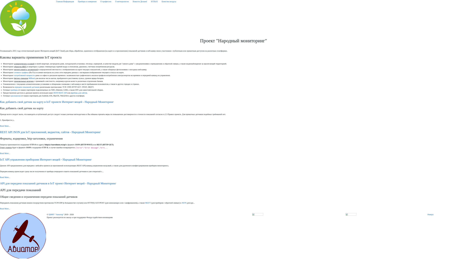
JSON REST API (60, 93)
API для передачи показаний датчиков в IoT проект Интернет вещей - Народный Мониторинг (58, 183)
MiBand (32, 78)
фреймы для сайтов (79, 93)
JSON (184, 203)
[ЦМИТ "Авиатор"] (23, 236)
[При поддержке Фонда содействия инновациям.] (257, 216)
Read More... (5, 126)
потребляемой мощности (24, 75)
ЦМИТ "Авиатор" (56, 214)
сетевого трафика (21, 72)
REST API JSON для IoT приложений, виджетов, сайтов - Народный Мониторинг (50, 132)
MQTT (148, 203)
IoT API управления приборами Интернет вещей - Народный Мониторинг (46, 159)
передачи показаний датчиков (27, 87)
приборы (14, 90)
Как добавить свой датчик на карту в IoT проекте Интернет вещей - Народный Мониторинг (57, 101)
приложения (15, 96)
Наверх (430, 214)
